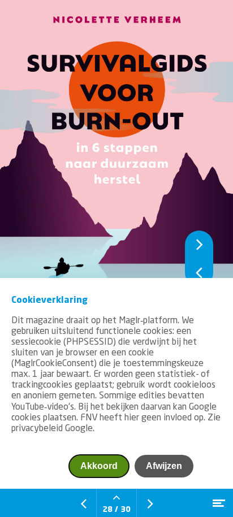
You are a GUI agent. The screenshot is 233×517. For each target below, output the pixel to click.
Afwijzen (164, 466)
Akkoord (99, 466)
